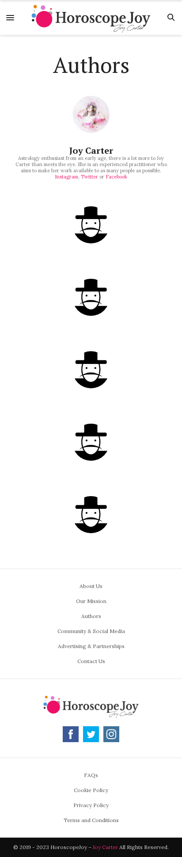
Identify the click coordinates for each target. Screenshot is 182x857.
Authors (91, 616)
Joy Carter (91, 150)
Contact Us (91, 661)
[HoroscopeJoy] (91, 17)
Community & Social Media (91, 631)
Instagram (66, 177)
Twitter (89, 177)
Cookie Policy (91, 790)
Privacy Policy (91, 805)
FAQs (91, 775)
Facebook (116, 177)
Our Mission (91, 601)
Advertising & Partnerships (91, 646)
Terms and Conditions (91, 820)
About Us (91, 586)
